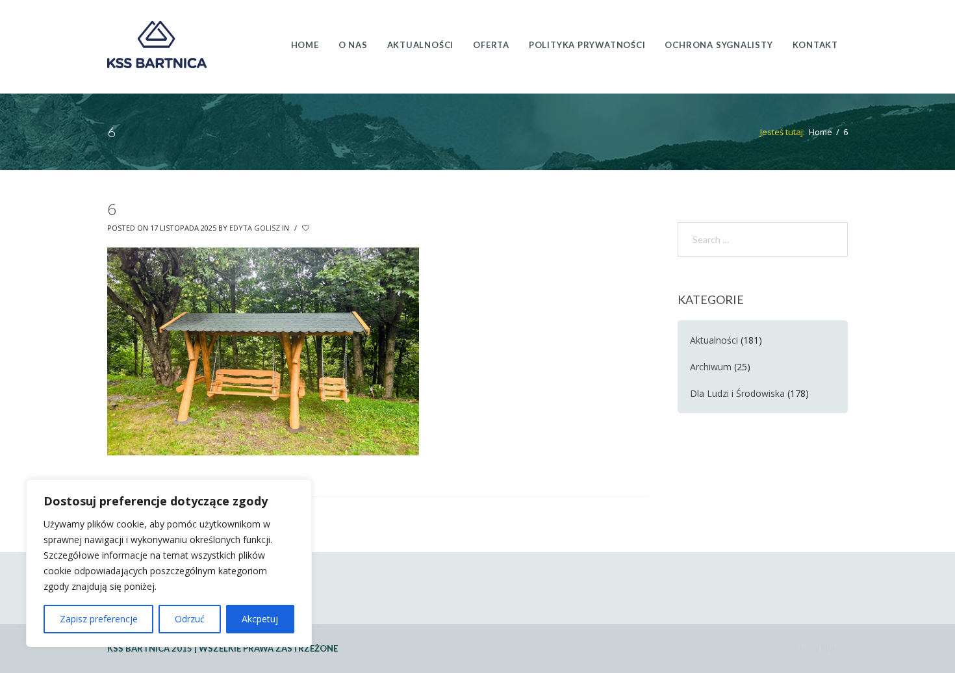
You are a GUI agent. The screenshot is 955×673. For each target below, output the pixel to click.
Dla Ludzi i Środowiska (737, 393)
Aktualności (714, 340)
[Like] (306, 228)
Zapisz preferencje (99, 619)
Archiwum (711, 367)
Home (820, 132)
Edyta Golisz (254, 228)
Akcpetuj (260, 619)
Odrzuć (190, 619)
